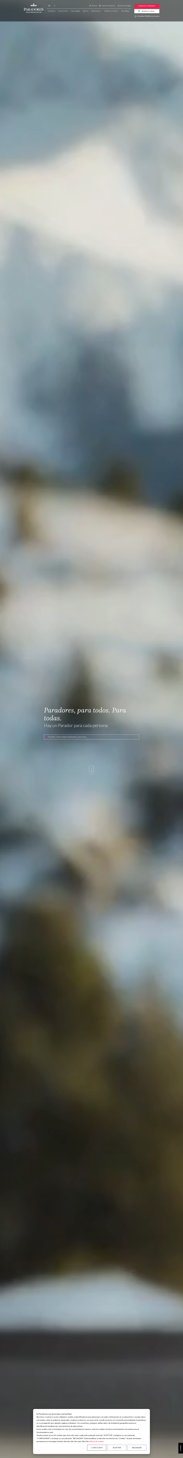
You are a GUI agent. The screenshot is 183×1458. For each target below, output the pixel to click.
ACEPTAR (117, 1448)
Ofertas (86, 11)
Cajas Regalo (75, 11)
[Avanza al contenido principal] (91, 772)
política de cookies (96, 1441)
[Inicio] (33, 5)
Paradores (52, 11)
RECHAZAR (137, 1448)
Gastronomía (63, 11)
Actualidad (125, 11)
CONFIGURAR (97, 1448)
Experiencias (95, 11)
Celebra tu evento (111, 11)
